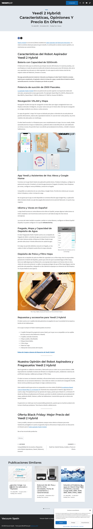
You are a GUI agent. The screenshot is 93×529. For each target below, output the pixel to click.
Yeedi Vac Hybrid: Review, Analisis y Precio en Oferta (62, 446)
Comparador (72, 3)
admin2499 (36, 26)
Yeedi (46, 9)
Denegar (73, 522)
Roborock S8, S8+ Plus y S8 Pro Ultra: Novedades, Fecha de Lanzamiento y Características (46, 488)
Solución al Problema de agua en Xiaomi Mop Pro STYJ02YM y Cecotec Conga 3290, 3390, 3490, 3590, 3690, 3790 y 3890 (73, 488)
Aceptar (61, 522)
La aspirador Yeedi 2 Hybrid (25, 91)
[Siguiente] (82, 487)
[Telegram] (80, 3)
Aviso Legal (81, 526)
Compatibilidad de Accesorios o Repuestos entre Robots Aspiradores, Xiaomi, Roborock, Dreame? (31, 447)
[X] (21, 38)
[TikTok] (89, 3)
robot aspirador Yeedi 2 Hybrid (37, 427)
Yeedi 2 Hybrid (22, 43)
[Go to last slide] (10, 487)
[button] (90, 510)
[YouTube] (86, 3)
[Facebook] (19, 38)
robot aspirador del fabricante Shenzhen (58, 43)
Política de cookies (66, 526)
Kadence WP (34, 526)
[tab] (43, 508)
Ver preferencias (85, 522)
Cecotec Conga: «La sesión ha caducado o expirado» (19, 487)
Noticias (20, 438)
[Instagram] (83, 3)
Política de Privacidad (74, 526)
